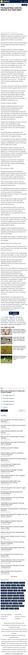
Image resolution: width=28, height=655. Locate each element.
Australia (3, 582)
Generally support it (9, 398)
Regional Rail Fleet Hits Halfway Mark (12, 532)
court (7, 608)
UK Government (5, 603)
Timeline (3, 415)
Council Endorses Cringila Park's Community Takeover (11, 465)
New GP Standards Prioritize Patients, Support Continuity (12, 542)
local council (4, 593)
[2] (7, 643)
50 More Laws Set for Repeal (10, 448)
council (15, 590)
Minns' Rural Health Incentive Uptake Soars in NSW (12, 527)
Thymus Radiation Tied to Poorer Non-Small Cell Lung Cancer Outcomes (13, 560)
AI (16, 319)
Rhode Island (11, 321)
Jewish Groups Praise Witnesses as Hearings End (11, 572)
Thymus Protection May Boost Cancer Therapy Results (12, 566)
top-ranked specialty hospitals (10, 285)
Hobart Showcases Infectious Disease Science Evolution (12, 498)
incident (16, 608)
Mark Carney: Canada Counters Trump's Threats (13, 537)
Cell (25, 88)
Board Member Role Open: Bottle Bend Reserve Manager (13, 443)
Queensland (4, 590)
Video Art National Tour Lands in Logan (13, 488)
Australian (8, 585)
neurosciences (22, 322)
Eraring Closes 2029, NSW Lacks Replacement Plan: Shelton (10, 482)
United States (16, 598)
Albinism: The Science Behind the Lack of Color (19, 357)
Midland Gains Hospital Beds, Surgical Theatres (13, 437)
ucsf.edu (16, 292)
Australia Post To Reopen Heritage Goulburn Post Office (11, 470)
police (3, 585)
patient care (13, 322)
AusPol (10, 598)
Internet (11, 608)
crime (3, 600)
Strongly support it (8, 395)
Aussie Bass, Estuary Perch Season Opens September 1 (13, 459)
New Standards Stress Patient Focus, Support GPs (12, 555)
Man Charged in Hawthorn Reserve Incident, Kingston (11, 521)
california (12, 319)
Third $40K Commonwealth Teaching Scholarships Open (12, 504)
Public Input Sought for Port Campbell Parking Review (13, 476)
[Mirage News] (5, 1)
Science (2, 4)
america (22, 605)
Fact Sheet (4, 294)
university (19, 317)
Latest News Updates (6, 614)
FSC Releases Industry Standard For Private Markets (12, 492)
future (20, 603)
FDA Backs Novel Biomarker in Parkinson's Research (14, 509)
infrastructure (20, 593)
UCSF (24, 324)
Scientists (15, 603)
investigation (4, 598)
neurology (4, 321)
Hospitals (20, 319)
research (14, 585)
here (14, 310)
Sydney (3, 605)
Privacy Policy (4, 616)
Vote (4, 410)
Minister (20, 587)
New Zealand (21, 600)
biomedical (4, 324)
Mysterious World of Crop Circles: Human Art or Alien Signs (19, 347)
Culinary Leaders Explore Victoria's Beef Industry (13, 426)
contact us (7, 653)
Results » (22, 410)
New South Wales (12, 593)
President (9, 605)
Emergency (8, 600)
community (22, 582)
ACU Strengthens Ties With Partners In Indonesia (13, 420)
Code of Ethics (18, 614)
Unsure (5, 407)
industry (22, 595)
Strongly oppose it (8, 404)
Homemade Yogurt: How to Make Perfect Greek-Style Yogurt (19, 331)
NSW (18, 585)
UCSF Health (4, 281)
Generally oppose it (9, 401)
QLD (11, 603)
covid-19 (23, 590)
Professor (4, 587)
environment (4, 319)
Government (9, 582)
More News (14, 576)
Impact (3, 608)
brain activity (4, 322)
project (22, 598)
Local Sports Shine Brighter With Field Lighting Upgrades (13, 548)
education (12, 317)
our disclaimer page (18, 653)
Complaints (17, 618)
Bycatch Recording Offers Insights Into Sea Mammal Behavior (14, 515)
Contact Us (17, 616)
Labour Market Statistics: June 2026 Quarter (12, 431)
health (6, 317)
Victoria (22, 585)
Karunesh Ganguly (6, 75)
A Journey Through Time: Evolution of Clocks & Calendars (19, 338)
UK (19, 590)
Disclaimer (3, 618)
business (10, 590)
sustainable (14, 600)
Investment (4, 595)
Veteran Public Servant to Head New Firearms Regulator (12, 453)
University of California (15, 324)
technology (16, 595)
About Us (23, 616)
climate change (15, 605)
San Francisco (20, 321)
